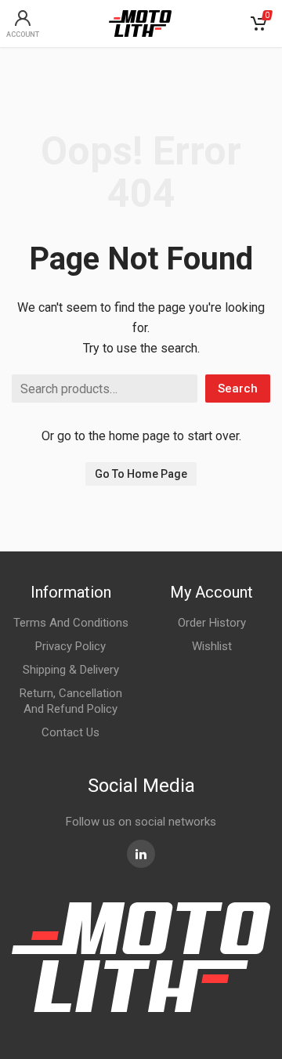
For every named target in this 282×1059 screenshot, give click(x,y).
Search (238, 388)
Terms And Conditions (70, 623)
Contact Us (70, 732)
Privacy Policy (70, 646)
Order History (212, 623)
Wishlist (212, 646)
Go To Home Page (141, 474)
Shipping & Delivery (71, 670)
